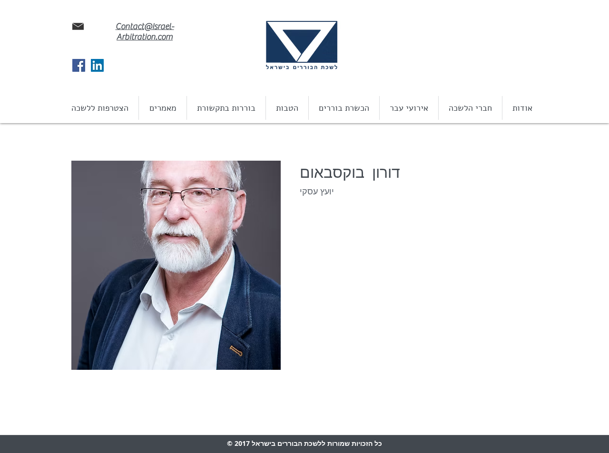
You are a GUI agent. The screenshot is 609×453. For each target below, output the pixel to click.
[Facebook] (78, 65)
